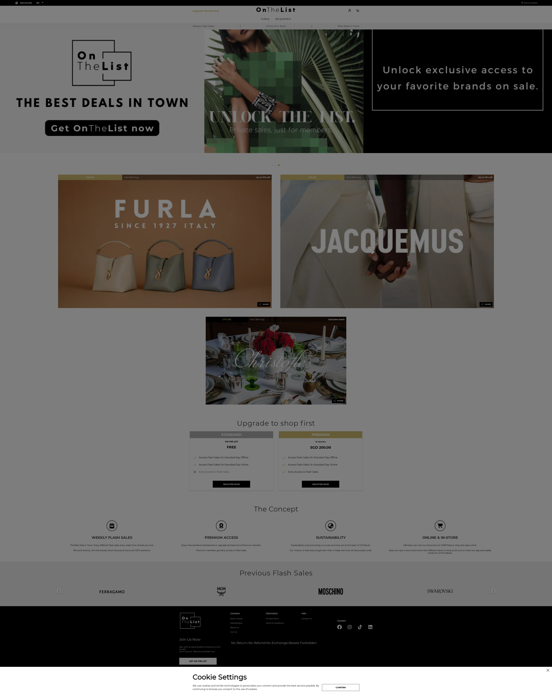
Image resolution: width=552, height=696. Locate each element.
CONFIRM (341, 687)
